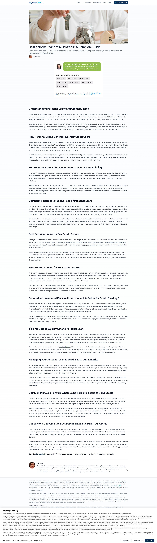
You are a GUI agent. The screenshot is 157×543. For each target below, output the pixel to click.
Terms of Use (63, 94)
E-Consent (93, 93)
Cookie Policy (120, 525)
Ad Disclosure (71, 94)
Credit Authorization (81, 94)
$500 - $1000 (72, 78)
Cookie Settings (137, 540)
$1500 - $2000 (61, 82)
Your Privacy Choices (36, 540)
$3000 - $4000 (87, 82)
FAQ (104, 2)
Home (78, 2)
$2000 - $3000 (74, 82)
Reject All (126, 540)
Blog (109, 2)
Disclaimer (91, 94)
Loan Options (87, 2)
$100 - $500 (61, 78)
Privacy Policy (118, 485)
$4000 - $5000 (62, 86)
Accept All (149, 540)
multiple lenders (64, 347)
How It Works (97, 2)
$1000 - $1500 (83, 78)
